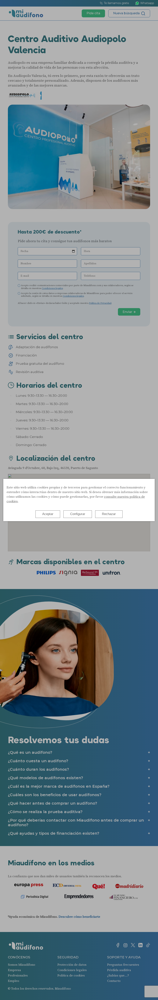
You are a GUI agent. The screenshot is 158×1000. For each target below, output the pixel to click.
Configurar (77, 514)
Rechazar (109, 514)
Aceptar (47, 514)
